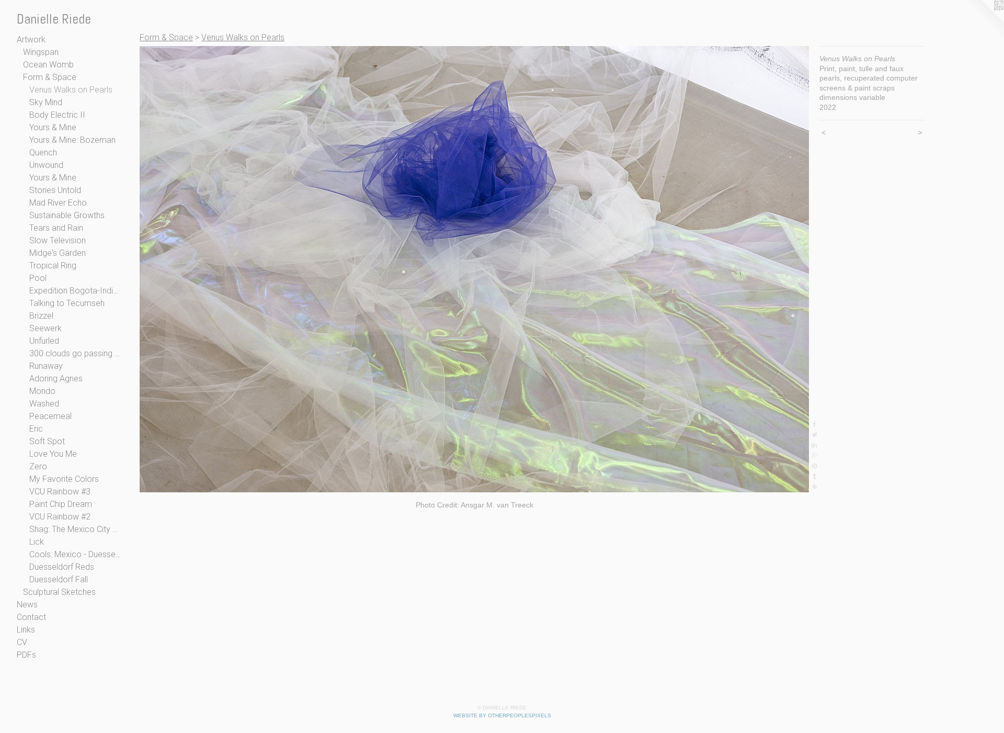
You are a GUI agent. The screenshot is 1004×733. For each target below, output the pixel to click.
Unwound (46, 165)
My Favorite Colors (64, 479)
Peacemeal (50, 416)
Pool (38, 278)
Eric (36, 429)
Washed (44, 404)
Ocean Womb (48, 65)
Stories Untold (55, 190)
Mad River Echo (58, 203)
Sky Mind (45, 102)
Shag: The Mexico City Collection (75, 529)
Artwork (31, 39)
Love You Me (53, 454)
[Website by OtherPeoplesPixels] (983, 21)
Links (26, 630)
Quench (43, 152)
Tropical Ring (52, 265)
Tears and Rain (56, 228)
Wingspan (41, 52)
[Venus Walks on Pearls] (474, 269)
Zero (38, 466)
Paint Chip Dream (60, 504)
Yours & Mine (52, 127)
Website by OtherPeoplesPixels (502, 715)
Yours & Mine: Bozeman (72, 140)
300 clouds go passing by (75, 353)
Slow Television (57, 240)
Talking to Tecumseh (67, 303)
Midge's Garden (57, 253)
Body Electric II (57, 115)
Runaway (46, 366)
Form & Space (49, 77)
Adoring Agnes (56, 379)
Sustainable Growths (67, 215)
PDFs (26, 655)
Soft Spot (47, 441)
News (27, 605)
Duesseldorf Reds (61, 567)
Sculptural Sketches (59, 592)
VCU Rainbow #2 (59, 517)
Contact (31, 617)
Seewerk (45, 328)
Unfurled (44, 341)
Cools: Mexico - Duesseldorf (75, 554)
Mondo (42, 391)
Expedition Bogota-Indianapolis (75, 291)
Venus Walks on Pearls (70, 90)
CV (22, 642)
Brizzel (41, 316)
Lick (36, 542)
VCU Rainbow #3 (59, 492)
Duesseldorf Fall (58, 579)
